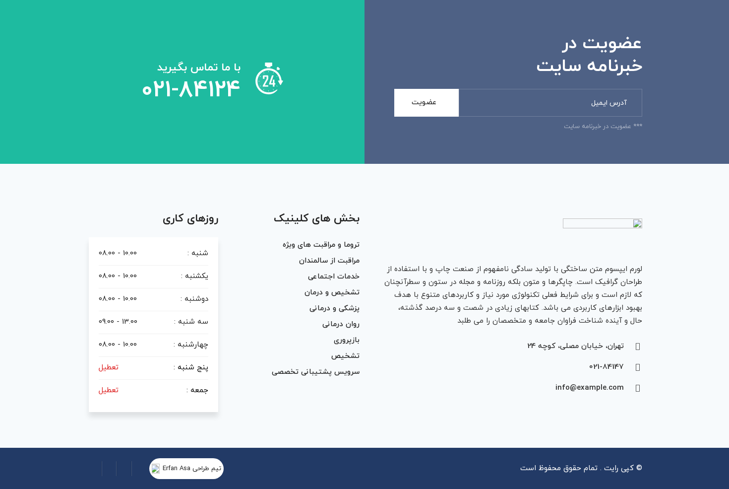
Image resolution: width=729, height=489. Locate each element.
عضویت (424, 102)
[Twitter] (124, 468)
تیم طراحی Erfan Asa (192, 468)
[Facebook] (138, 468)
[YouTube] (94, 468)
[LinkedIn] (109, 468)
